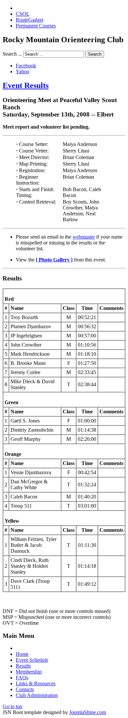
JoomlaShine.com (87, 712)
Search (94, 54)
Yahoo (22, 71)
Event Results (26, 85)
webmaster (84, 237)
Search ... (12, 54)
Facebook (26, 65)
